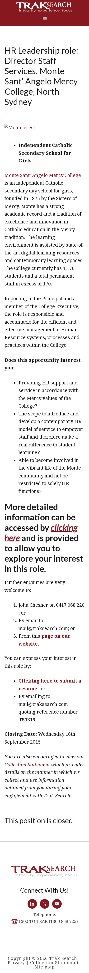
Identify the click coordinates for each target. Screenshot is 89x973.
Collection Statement (27, 764)
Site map (44, 966)
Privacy (16, 962)
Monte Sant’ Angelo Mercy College (43, 175)
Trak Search (45, 7)
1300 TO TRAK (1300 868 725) (48, 921)
